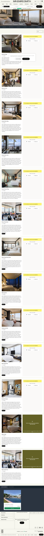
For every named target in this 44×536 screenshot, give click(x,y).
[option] (12, 500)
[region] (22, 57)
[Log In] (41, 1)
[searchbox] (12, 6)
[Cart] (39, 1)
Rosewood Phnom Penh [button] (5, 6)
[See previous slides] (3, 44)
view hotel (12, 508)
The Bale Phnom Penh (8, 504)
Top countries (3, 512)
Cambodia (10, 22)
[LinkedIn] (40, 527)
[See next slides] (20, 44)
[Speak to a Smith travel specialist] (35, 1)
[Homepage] (22, 1)
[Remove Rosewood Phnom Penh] (8, 6)
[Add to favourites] (2, 24)
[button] (35, 1)
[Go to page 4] (12, 396)
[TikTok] (42, 527)
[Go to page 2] (11, 85)
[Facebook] (37, 527)
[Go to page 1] (10, 325)
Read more (3, 233)
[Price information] (42, 24)
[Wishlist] (37, 1)
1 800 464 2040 (32, 424)
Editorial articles (3, 519)
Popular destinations (4, 517)
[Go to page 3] (12, 85)
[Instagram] (35, 527)
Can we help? (41, 534)
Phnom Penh (5, 22)
